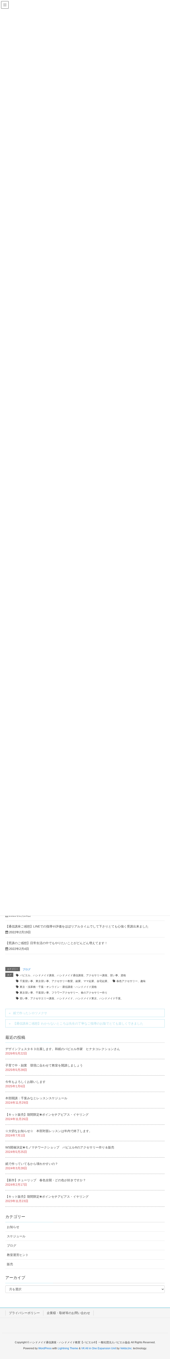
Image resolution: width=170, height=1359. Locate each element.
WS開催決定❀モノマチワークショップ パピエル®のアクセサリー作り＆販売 (59, 1147)
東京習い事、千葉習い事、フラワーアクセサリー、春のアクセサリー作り (63, 992)
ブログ (27, 969)
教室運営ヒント (18, 1255)
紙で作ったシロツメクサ (30, 1013)
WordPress (45, 1348)
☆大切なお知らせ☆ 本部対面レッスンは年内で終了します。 (48, 1131)
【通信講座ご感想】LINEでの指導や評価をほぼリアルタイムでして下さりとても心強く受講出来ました (77, 926)
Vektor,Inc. (126, 1348)
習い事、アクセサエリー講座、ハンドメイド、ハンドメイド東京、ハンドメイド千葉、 (71, 998)
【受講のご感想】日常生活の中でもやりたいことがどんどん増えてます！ (56, 943)
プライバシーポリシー (24, 1313)
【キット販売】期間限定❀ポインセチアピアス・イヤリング (47, 1114)
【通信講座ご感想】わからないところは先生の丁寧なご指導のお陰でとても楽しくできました (78, 1023)
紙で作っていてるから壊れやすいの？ (31, 1164)
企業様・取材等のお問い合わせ (68, 1313)
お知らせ (13, 1227)
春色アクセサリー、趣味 (131, 981)
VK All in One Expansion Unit (98, 1348)
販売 (10, 1264)
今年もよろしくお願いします (25, 1082)
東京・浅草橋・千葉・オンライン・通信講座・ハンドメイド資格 (58, 986)
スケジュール (16, 1236)
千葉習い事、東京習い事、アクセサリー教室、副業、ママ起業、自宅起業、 (65, 981)
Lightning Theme (68, 1348)
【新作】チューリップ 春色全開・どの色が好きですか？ (45, 1180)
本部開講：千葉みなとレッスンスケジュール (36, 1098)
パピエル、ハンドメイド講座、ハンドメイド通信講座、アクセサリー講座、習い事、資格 (73, 975)
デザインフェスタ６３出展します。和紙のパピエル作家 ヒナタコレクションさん (62, 1049)
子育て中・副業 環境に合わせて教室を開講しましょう (44, 1065)
